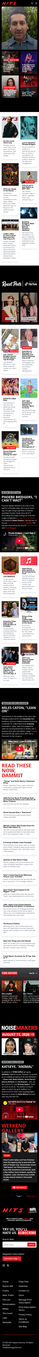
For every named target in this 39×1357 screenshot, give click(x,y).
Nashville (6, 1322)
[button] (32, 1196)
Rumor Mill (7, 1286)
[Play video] (19, 28)
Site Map (23, 1326)
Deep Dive (23, 1281)
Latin (4, 1317)
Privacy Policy (25, 1314)
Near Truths (8, 1295)
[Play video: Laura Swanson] (28, 307)
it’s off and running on (20, 523)
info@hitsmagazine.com (12, 1347)
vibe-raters (9, 973)
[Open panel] (36, 3)
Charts (5, 1290)
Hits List (6, 1299)
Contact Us (24, 1290)
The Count (7, 1313)
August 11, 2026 (15, 1034)
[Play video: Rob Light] (10, 307)
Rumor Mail (8, 1239)
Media (5, 1308)
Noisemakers (8, 1304)
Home (5, 1281)
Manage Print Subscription (25, 1301)
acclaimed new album (26, 518)
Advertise (23, 1286)
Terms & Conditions (24, 1320)
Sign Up (31, 1244)
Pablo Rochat (32, 525)
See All (31, 973)
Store (21, 1295)
